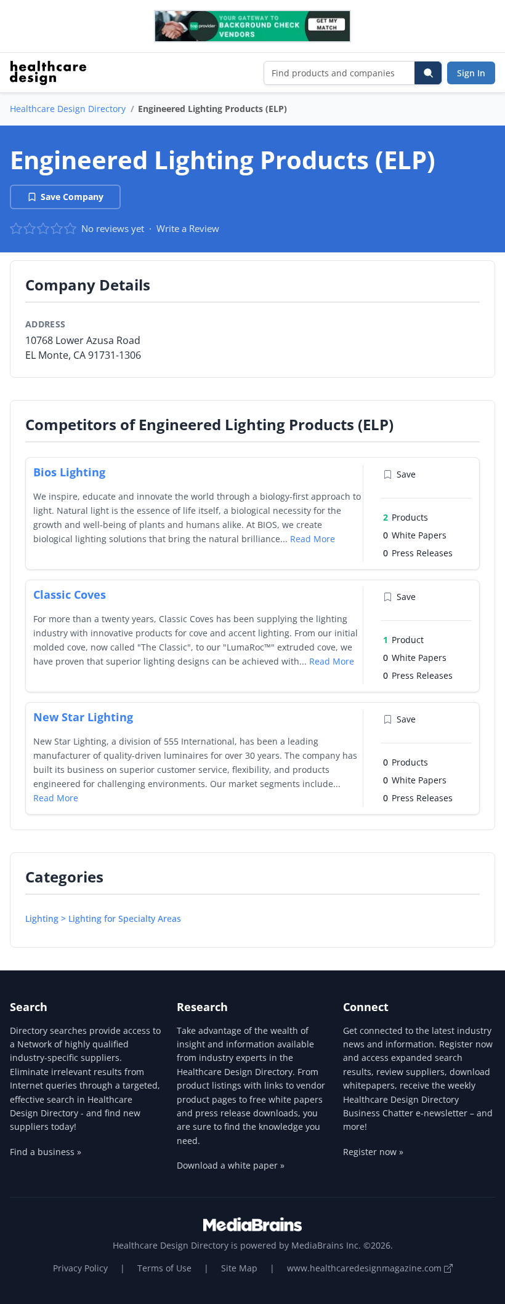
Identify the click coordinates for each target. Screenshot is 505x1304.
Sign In (471, 73)
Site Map (239, 1268)
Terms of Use (164, 1268)
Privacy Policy (80, 1268)
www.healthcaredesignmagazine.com (365, 1268)
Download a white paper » (231, 1165)
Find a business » (45, 1152)
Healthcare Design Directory (68, 108)
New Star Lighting (83, 717)
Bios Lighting (69, 472)
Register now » (373, 1152)
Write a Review (187, 228)
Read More (312, 539)
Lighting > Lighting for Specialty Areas (103, 918)
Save (406, 474)
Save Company (72, 196)
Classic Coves (69, 594)
